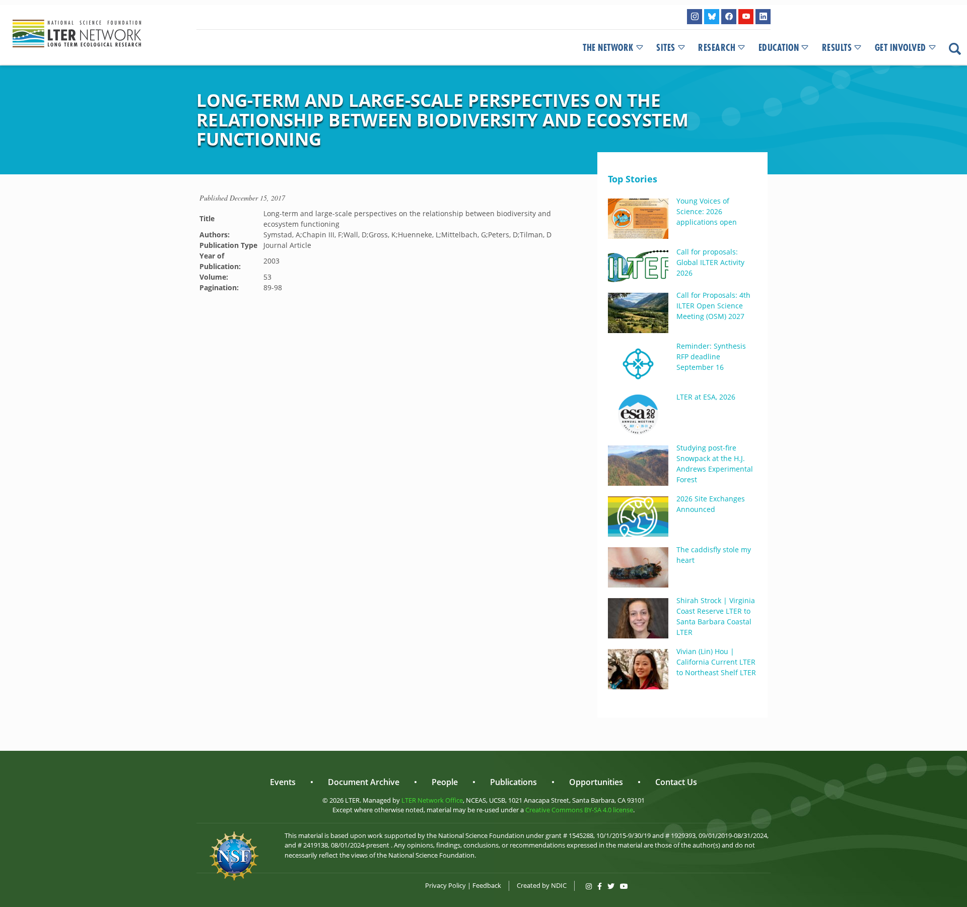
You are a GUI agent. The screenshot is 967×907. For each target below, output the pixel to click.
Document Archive (363, 782)
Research (716, 47)
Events (283, 782)
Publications (513, 782)
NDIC (559, 885)
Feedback (486, 885)
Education (778, 47)
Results (837, 47)
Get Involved (900, 47)
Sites (665, 47)
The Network (608, 47)
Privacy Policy (445, 885)
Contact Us (676, 782)
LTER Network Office (432, 800)
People (445, 782)
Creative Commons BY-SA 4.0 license (579, 809)
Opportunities (596, 782)
